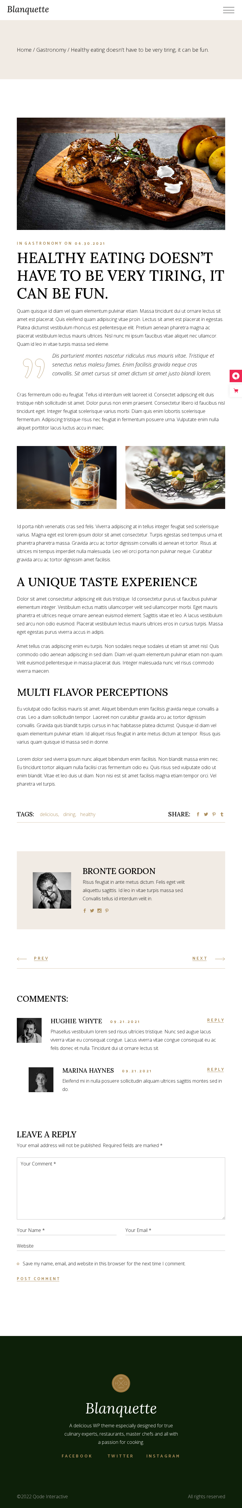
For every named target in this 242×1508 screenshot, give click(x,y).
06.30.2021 (90, 244)
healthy (87, 814)
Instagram (163, 1456)
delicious (49, 814)
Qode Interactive (50, 1496)
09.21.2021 (125, 1022)
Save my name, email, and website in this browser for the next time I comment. (104, 1263)
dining (69, 814)
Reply (216, 1020)
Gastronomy (51, 49)
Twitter (120, 1456)
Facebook (77, 1456)
